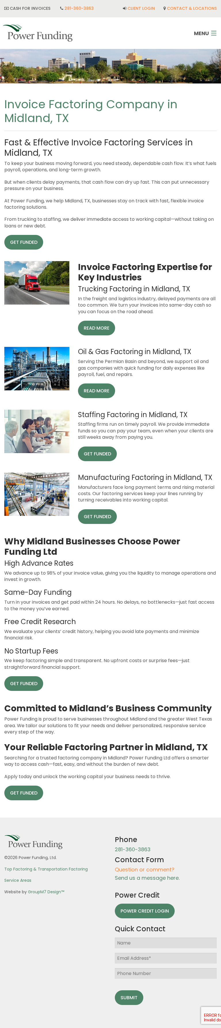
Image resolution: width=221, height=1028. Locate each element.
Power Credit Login (145, 911)
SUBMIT (129, 997)
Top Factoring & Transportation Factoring (46, 869)
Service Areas (17, 880)
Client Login (141, 8)
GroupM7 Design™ (46, 892)
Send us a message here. (147, 877)
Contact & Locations (192, 8)
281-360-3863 (79, 8)
